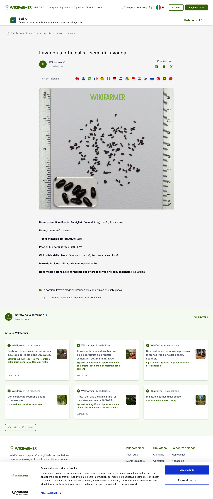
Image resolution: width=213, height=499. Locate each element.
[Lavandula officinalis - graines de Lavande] (96, 79)
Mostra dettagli (49, 493)
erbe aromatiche (93, 297)
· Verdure (26, 404)
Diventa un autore (136, 7)
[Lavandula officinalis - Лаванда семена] (152, 79)
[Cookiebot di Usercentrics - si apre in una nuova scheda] (20, 493)
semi (63, 297)
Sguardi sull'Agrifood (72, 7)
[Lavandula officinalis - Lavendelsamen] (114, 79)
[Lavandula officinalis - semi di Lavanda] (108, 79)
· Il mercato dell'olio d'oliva (103, 407)
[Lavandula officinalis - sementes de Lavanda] (127, 79)
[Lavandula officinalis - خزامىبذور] (90, 79)
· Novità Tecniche (40, 358)
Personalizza (185, 480)
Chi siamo (158, 454)
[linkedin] (156, 66)
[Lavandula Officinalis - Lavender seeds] (77, 79)
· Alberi (164, 400)
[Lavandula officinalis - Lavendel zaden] (121, 79)
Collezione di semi (22, 33)
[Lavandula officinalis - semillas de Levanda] (102, 79)
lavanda (55, 297)
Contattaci (159, 460)
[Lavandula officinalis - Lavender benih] (133, 79)
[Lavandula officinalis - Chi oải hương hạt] (164, 79)
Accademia (178, 460)
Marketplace (179, 454)
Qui (41, 290)
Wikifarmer (55, 62)
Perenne (78, 297)
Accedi (176, 7)
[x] (171, 66)
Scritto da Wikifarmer (29, 315)
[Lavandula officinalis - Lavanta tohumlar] (158, 79)
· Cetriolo (37, 404)
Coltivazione (14, 404)
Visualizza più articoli (20, 427)
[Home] (8, 33)
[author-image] (8, 317)
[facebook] (163, 66)
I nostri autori (132, 454)
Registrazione (196, 7)
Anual (70, 297)
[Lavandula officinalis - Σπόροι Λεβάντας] (83, 79)
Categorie (52, 7)
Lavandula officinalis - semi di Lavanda (55, 33)
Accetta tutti (187, 470)
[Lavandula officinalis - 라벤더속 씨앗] (146, 79)
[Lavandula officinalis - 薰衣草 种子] (171, 79)
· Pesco (172, 400)
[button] (160, 7)
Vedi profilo (201, 316)
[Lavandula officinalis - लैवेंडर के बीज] (139, 79)
